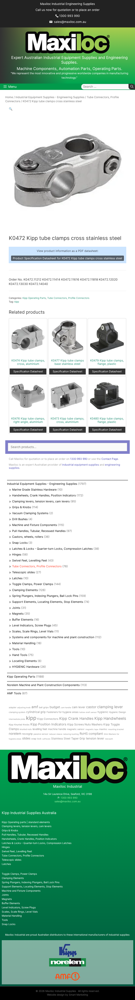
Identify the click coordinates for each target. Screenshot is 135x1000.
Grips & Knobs (21, 507)
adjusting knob (24, 707)
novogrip (27, 733)
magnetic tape (91, 729)
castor (91, 707)
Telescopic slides (23, 572)
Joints (16, 607)
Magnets (18, 613)
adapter (12, 707)
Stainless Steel (60, 738)
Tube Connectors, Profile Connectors (68, 298)
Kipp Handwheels (110, 718)
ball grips (44, 707)
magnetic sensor (76, 729)
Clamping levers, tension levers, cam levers (41, 501)
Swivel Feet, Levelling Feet (29, 560)
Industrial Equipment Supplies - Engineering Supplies (49, 97)
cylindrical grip (36, 712)
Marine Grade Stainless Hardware (34, 489)
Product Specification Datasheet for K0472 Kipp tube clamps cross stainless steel (67, 258)
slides (26, 738)
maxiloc (103, 729)
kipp (16, 301)
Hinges (16, 554)
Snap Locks (20, 542)
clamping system (17, 712)
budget (55, 707)
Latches (17, 578)
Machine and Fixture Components (34, 525)
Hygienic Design (117, 712)
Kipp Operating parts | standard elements (26, 822)
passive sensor (41, 734)
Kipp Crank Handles (76, 718)
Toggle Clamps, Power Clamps (32, 584)
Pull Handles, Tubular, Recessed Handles (39, 531)
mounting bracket (116, 729)
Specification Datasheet (28, 371)
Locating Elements (24, 661)
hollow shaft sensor (88, 712)
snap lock (36, 738)
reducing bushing (71, 734)
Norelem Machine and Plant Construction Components (43, 685)
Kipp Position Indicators (48, 724)
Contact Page (109, 459)
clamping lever (110, 706)
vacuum (109, 738)
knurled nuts (26, 729)
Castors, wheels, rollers (27, 536)
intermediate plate (17, 719)
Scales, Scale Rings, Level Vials (32, 631)
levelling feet (40, 729)
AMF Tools (14, 693)
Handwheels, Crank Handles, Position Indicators (44, 495)
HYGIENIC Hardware (25, 666)
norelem (15, 733)
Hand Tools (19, 655)
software (46, 739)
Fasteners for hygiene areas (62, 712)
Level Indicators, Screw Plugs (31, 625)
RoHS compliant (91, 733)
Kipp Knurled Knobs (19, 724)
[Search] (131, 87)
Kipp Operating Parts (34, 298)
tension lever (95, 738)
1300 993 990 (69, 16)
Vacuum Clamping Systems (30, 513)
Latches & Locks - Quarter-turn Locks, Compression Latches (52, 548)
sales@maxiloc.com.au (69, 22)
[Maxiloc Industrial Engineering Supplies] (67, 782)
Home (9, 97)
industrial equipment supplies (80, 464)
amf (34, 707)
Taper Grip (78, 738)
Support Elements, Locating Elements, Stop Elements (47, 602)
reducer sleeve (55, 734)
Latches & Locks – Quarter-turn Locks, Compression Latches (36, 843)
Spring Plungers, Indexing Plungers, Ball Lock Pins (45, 596)
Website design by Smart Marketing (67, 994)
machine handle (57, 729)
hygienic (103, 712)
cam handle (66, 707)
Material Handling (24, 643)
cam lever (78, 707)
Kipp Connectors (47, 718)
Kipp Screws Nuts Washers (84, 724)
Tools (15, 649)
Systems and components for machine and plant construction (53, 637)
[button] (10, 109)
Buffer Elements (22, 619)
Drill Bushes (20, 519)
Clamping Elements (25, 590)
